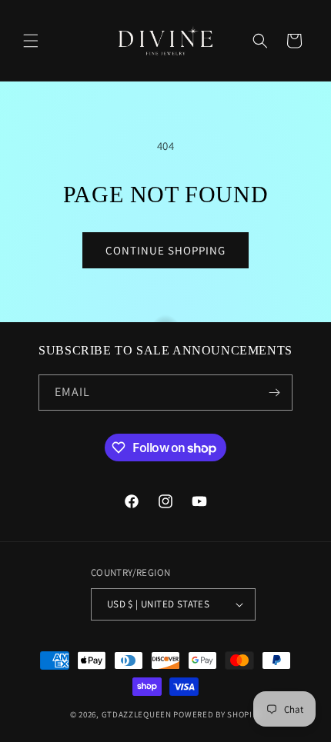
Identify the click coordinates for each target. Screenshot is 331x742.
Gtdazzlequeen (137, 714)
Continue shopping (165, 250)
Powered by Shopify (217, 714)
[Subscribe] (275, 392)
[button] (31, 41)
